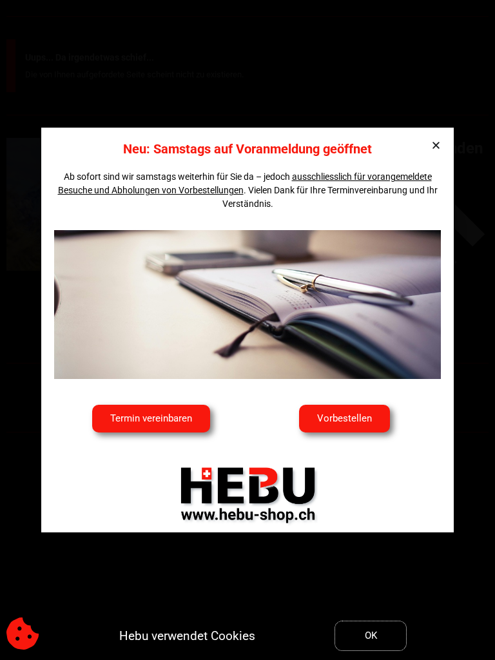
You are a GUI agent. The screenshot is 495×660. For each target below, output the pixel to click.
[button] (436, 145)
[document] (247, 330)
